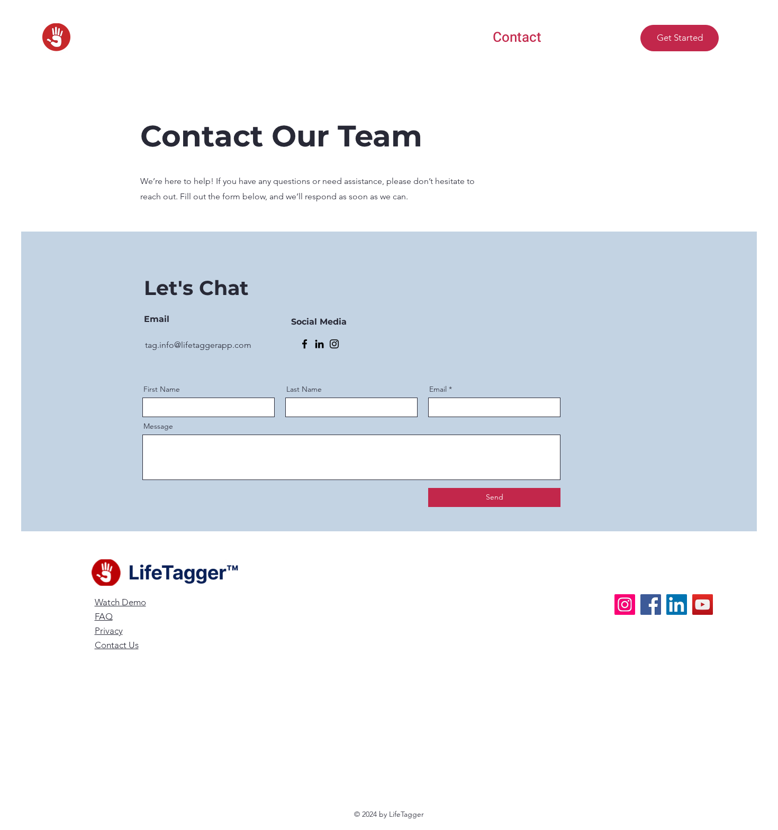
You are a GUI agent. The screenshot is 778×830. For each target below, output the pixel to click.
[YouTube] (702, 604)
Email (438, 389)
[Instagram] (334, 344)
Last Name (304, 389)
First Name (161, 389)
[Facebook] (304, 344)
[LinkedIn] (319, 344)
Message (158, 426)
